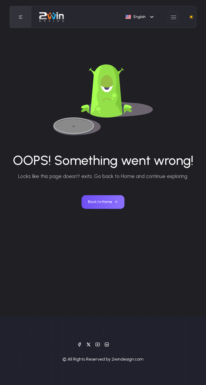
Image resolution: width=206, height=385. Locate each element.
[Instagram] (106, 344)
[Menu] (20, 17)
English (140, 16)
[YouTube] (97, 344)
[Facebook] (79, 344)
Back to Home (100, 201)
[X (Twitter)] (88, 344)
